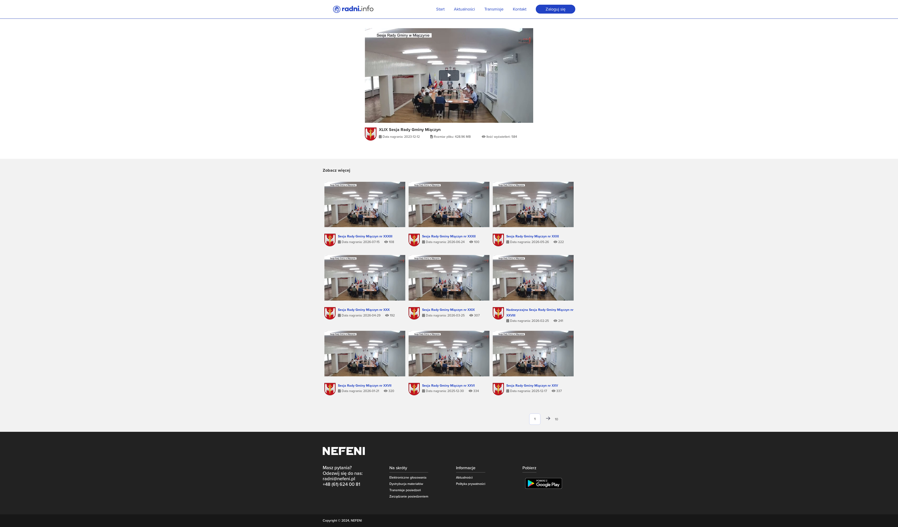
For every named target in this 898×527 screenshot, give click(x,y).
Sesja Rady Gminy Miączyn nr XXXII (449, 236)
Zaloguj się (555, 9)
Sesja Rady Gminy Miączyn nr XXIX (448, 310)
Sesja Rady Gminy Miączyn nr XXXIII (365, 236)
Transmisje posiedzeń (405, 490)
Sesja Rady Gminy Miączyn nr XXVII (364, 386)
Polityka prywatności (470, 484)
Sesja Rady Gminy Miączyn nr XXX (364, 310)
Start (440, 9)
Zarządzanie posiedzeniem (408, 496)
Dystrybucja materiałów (406, 484)
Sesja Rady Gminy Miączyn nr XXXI (532, 236)
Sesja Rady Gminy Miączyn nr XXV (532, 386)
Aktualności (464, 9)
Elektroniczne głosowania (407, 478)
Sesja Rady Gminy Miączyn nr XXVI (448, 386)
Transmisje (493, 9)
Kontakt (519, 9)
